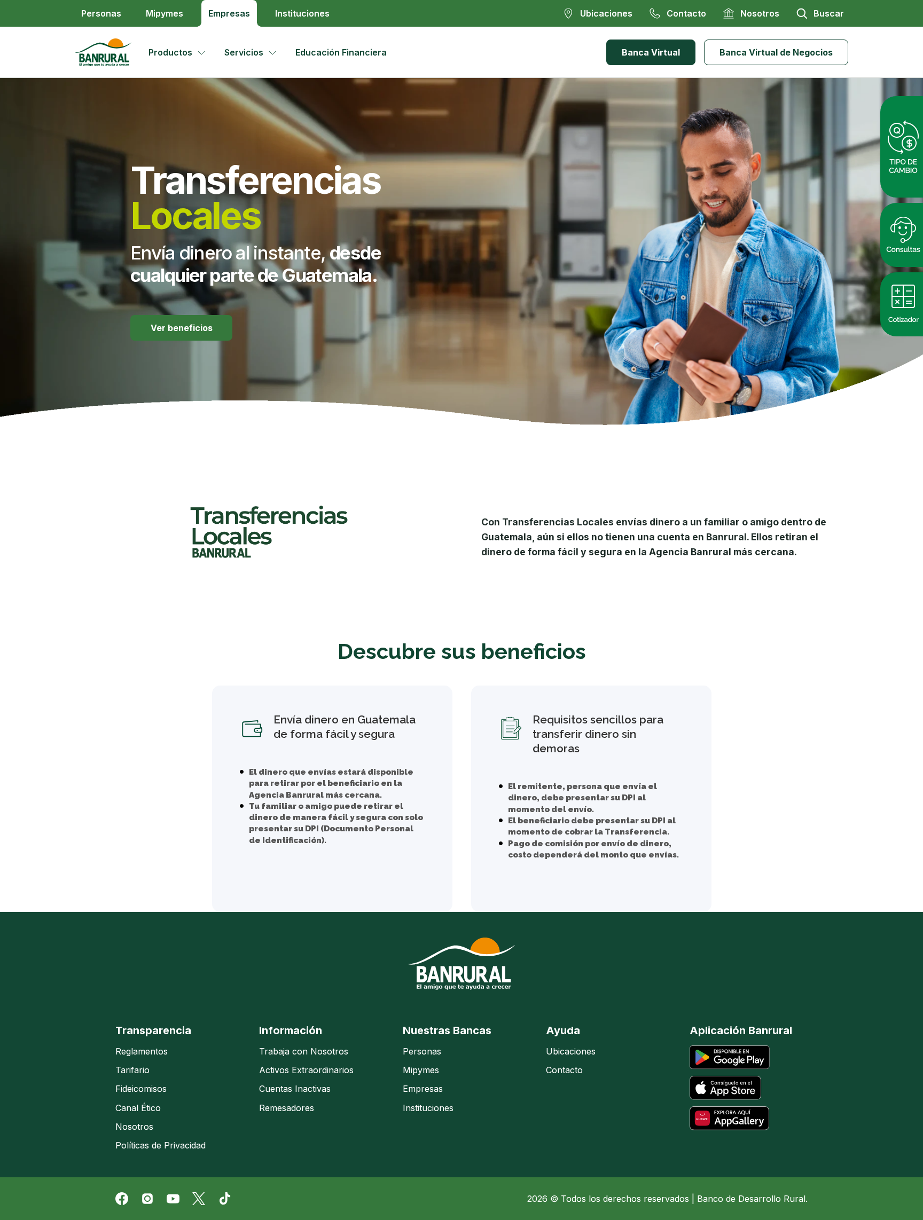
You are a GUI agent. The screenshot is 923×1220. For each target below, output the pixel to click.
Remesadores (286, 1108)
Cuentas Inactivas (295, 1088)
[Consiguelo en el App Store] (725, 1088)
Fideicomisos (141, 1088)
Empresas (229, 13)
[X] (198, 1198)
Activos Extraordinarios (306, 1070)
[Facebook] (121, 1198)
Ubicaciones (571, 1051)
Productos (170, 52)
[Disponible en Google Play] (730, 1057)
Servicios (243, 52)
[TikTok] (224, 1198)
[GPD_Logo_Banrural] (107, 52)
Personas (101, 13)
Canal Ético (138, 1108)
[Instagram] (147, 1198)
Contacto (564, 1070)
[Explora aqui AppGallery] (729, 1118)
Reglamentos (141, 1051)
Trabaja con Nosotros (303, 1051)
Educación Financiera (341, 52)
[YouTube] (173, 1198)
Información (290, 1030)
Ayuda (563, 1030)
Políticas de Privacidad (160, 1145)
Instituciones (302, 13)
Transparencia (153, 1030)
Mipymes (164, 13)
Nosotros (134, 1126)
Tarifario (132, 1070)
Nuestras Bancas (447, 1030)
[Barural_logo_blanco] (461, 964)
